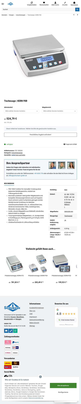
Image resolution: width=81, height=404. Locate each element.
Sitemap (32, 326)
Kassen (13, 317)
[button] (55, 4)
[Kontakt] (6, 331)
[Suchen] (77, 9)
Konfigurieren (63, 392)
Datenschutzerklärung (36, 320)
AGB (30, 314)
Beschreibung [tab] (9, 183)
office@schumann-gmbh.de (18, 175)
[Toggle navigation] (3, 4)
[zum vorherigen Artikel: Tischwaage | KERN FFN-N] (74, 15)
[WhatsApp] (15, 331)
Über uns (32, 311)
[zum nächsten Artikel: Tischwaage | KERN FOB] (77, 15)
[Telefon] (11, 331)
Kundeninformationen (36, 308)
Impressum (33, 317)
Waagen (18, 319)
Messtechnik (8, 319)
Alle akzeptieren (63, 385)
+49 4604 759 (38, 173)
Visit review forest (67, 320)
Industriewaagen (17, 153)
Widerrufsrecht (34, 323)
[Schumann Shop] (10, 3)
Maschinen (20, 317)
